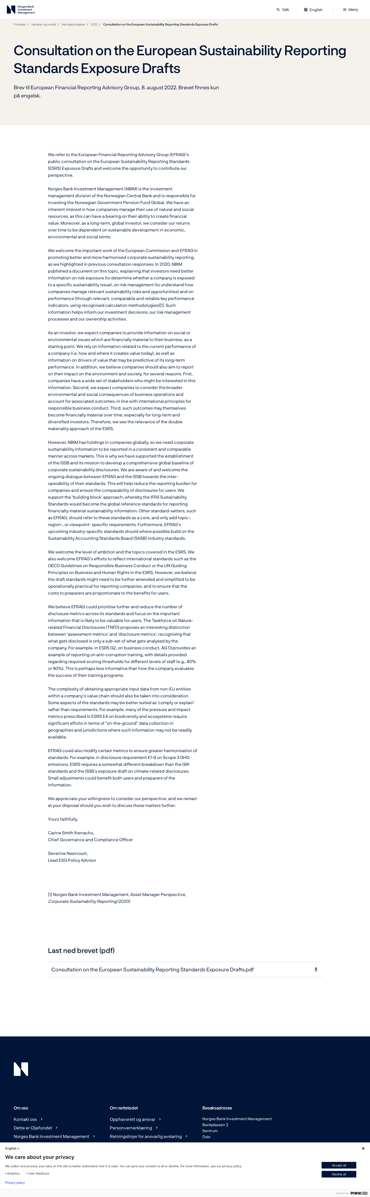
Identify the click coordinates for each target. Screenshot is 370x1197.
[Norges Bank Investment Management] (21, 11)
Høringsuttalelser (73, 24)
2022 (94, 24)
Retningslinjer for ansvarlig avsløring (146, 1136)
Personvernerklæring (131, 1127)
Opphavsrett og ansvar (132, 1119)
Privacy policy (15, 1182)
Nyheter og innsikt (43, 24)
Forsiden (20, 24)
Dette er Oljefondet (33, 1127)
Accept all (339, 1165)
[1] (162, 305)
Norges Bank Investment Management (51, 1136)
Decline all (339, 1174)
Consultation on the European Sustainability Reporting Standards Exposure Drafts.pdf (152, 969)
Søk (282, 9)
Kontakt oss (25, 1119)
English (10, 1148)
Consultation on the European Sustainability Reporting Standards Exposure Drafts (160, 24)
